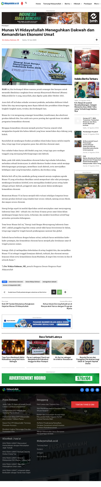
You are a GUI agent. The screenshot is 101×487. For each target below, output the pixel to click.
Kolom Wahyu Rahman (33, 282)
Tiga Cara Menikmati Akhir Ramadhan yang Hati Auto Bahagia (13, 359)
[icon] (22, 3)
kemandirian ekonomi (16, 282)
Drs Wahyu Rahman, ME (10, 40)
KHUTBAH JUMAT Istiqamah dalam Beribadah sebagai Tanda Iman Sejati (16, 471)
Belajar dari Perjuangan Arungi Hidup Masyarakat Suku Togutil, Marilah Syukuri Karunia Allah (51, 416)
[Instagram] (87, 390)
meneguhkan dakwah (49, 282)
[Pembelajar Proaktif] (78, 134)
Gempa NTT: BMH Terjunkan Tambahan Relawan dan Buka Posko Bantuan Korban (91, 121)
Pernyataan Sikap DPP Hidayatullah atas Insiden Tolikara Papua (15, 418)
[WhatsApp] (59, 292)
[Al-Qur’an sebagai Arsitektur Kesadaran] (62, 347)
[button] (26, 3)
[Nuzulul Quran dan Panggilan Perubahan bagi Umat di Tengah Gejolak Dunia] (87, 347)
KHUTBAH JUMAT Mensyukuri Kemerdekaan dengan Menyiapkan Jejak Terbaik (15, 445)
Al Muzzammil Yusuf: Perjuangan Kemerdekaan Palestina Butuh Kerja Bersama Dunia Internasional (90, 145)
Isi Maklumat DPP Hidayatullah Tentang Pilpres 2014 (14, 411)
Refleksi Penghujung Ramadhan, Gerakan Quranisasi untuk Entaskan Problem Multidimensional (50, 425)
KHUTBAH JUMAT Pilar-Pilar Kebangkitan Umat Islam (13, 465)
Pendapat (5, 25)
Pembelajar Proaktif (90, 132)
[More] (96, 39)
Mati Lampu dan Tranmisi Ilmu (48, 404)
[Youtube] (97, 390)
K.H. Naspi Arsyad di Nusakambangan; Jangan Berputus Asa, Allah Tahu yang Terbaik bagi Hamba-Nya (86, 107)
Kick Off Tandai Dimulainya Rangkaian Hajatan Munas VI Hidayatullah (18, 305)
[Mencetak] (53, 292)
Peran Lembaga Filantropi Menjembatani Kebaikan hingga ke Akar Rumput (38, 359)
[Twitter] (92, 390)
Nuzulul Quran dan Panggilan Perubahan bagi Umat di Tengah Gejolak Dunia (87, 360)
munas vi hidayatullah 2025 (11, 285)
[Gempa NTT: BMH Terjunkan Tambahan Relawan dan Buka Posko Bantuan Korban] (78, 120)
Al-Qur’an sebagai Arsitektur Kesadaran (63, 358)
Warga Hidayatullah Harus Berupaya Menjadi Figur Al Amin (50, 432)
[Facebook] (82, 390)
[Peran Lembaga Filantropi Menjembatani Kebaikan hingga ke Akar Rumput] (38, 347)
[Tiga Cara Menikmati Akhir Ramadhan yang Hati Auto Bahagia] (13, 347)
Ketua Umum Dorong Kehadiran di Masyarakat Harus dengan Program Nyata (56, 306)
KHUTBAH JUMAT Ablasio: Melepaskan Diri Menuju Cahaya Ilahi (16, 459)
